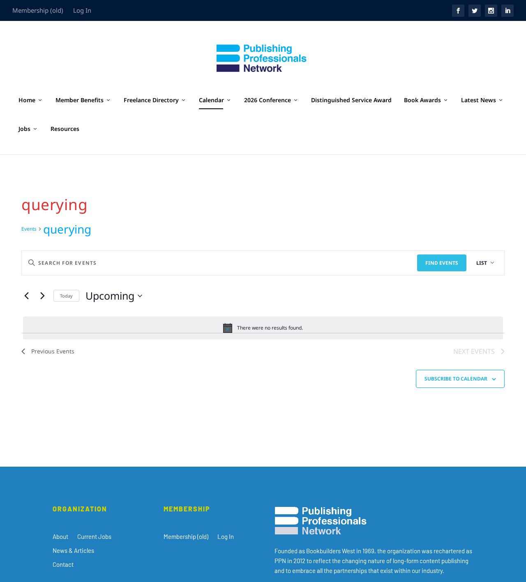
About (60, 536)
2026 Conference (267, 100)
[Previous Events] (26, 296)
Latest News (478, 100)
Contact (63, 564)
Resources (65, 129)
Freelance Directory (151, 100)
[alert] (263, 327)
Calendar (211, 100)
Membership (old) (37, 10)
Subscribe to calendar (455, 378)
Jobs (24, 129)
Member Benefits (79, 100)
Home (26, 100)
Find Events (441, 262)
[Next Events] (42, 296)
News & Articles (73, 550)
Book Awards (422, 100)
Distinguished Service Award (351, 100)
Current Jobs (94, 536)
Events (29, 229)
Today (66, 296)
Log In (82, 10)
